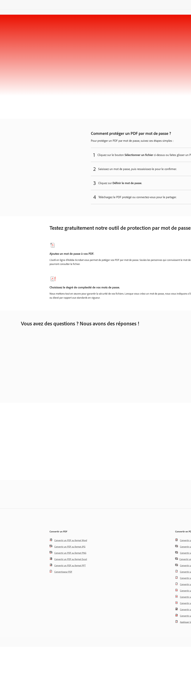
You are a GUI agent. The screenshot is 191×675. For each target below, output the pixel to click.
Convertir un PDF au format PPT (70, 565)
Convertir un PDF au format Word (70, 540)
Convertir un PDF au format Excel (70, 559)
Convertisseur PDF (63, 571)
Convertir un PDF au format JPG (69, 546)
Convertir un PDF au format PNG (70, 553)
